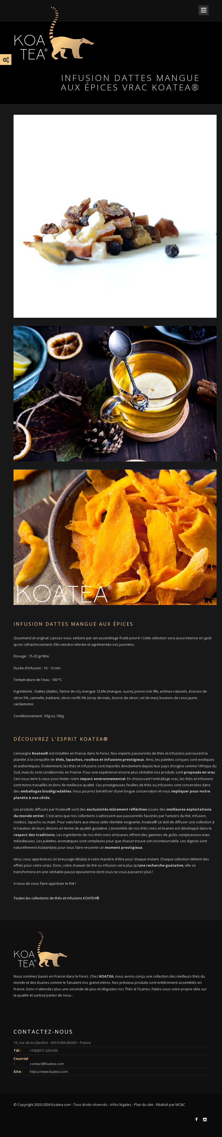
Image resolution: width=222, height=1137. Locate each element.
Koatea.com (61, 1104)
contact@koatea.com (47, 1063)
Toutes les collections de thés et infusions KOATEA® (56, 898)
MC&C (180, 1104)
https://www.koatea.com (49, 1071)
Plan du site (143, 1104)
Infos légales (120, 1104)
